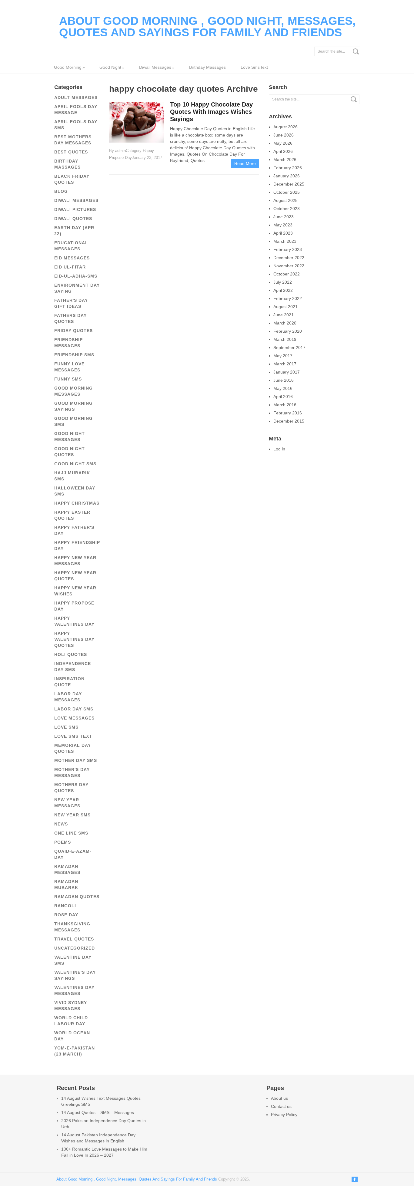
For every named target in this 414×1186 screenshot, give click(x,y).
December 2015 (288, 421)
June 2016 (283, 380)
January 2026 (286, 175)
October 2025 (286, 192)
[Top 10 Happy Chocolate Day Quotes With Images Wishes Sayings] (136, 122)
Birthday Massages (207, 67)
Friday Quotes (73, 330)
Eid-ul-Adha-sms (75, 276)
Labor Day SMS (73, 709)
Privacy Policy (284, 1114)
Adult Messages (76, 97)
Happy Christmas (76, 503)
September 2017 (289, 347)
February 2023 (287, 249)
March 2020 (284, 323)
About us (279, 1098)
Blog (61, 191)
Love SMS (66, 727)
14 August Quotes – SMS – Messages (97, 1112)
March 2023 (284, 241)
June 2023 (283, 216)
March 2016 (284, 404)
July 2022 (282, 282)
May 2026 (282, 143)
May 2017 (282, 355)
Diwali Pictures (75, 209)
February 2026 (287, 167)
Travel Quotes (74, 939)
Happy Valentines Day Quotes (74, 639)
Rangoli (65, 905)
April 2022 (283, 290)
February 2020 (287, 331)
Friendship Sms (74, 354)
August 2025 (285, 200)
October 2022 (286, 274)
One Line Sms (71, 833)
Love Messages (74, 718)
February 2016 (287, 412)
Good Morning (69, 67)
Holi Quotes (70, 654)
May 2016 (282, 388)
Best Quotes (71, 152)
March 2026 (284, 159)
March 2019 (284, 339)
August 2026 (285, 126)
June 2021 (283, 314)
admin (120, 150)
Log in (279, 448)
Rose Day (66, 914)
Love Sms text (254, 67)
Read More (245, 163)
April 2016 (283, 396)
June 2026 (283, 135)
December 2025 (288, 184)
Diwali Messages (156, 67)
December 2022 (288, 257)
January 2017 (286, 372)
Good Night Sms (75, 463)
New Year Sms (72, 814)
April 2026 (283, 151)
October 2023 (286, 208)
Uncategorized (74, 948)
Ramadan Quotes (76, 896)
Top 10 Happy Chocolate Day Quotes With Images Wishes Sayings (211, 111)
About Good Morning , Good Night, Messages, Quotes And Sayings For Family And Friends (207, 27)
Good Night (111, 67)
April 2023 (283, 233)
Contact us (281, 1106)
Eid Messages (72, 257)
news (61, 824)
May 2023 (282, 224)
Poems (62, 842)
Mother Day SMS (75, 760)
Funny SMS (68, 379)
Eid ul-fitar (70, 267)
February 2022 (287, 298)
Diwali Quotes (73, 218)
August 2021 (285, 306)
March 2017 (284, 363)
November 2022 (288, 265)
